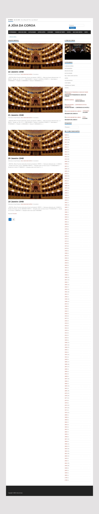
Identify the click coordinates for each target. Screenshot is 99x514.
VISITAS (69, 32)
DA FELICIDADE (32, 32)
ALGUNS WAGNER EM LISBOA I (76, 119)
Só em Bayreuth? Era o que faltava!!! (29, 19)
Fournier (15, 213)
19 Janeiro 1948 (16, 202)
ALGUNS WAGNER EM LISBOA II (76, 113)
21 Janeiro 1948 (16, 115)
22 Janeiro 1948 (16, 72)
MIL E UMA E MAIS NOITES (26, 74)
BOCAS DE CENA (22, 32)
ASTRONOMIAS (12, 32)
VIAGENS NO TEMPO (60, 32)
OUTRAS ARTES (41, 32)
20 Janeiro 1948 (16, 158)
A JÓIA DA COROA (69, 66)
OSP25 (86, 32)
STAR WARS (50, 32)
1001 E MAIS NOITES (77, 32)
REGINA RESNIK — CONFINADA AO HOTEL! (77, 107)
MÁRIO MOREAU (80, 101)
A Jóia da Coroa (21, 25)
